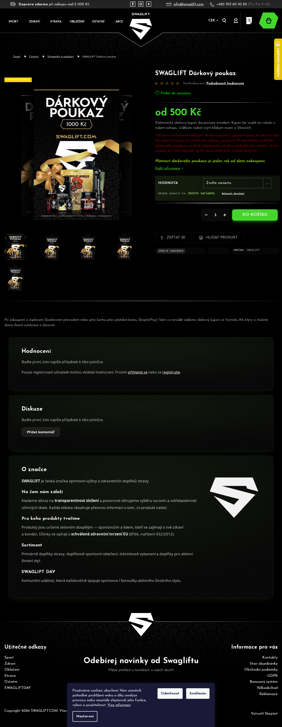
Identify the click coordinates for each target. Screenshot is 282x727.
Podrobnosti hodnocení (225, 83)
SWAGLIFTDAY (17, 688)
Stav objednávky (264, 664)
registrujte (171, 372)
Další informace (167, 168)
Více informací (119, 705)
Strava (10, 676)
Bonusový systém (264, 682)
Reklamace (268, 694)
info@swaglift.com (188, 4)
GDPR (272, 676)
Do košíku (254, 215)
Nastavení (85, 716)
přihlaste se (137, 372)
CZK (212, 20)
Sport (9, 657)
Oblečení (11, 670)
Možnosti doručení (233, 193)
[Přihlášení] (236, 20)
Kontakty (270, 657)
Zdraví (9, 664)
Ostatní (10, 682)
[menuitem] (13, 21)
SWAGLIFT (253, 250)
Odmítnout (170, 693)
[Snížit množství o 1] (206, 215)
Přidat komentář (41, 432)
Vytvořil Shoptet (264, 714)
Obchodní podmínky (261, 670)
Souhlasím (197, 693)
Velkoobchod (267, 688)
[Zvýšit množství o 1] (225, 215)
